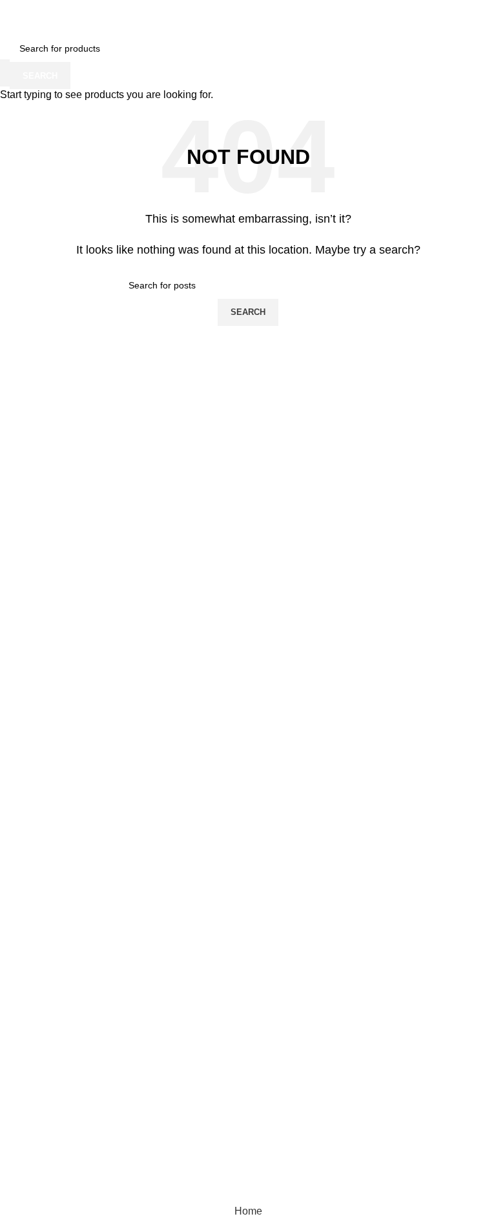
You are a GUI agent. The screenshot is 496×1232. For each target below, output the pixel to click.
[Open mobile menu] (14, 22)
